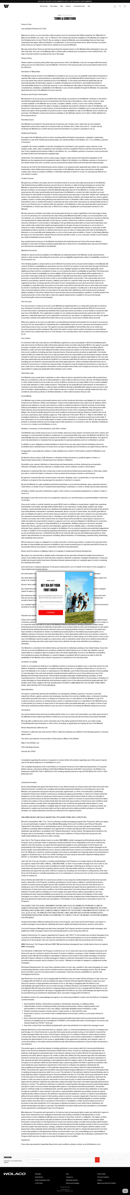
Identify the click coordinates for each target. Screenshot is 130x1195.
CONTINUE (51, 613)
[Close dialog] (91, 574)
